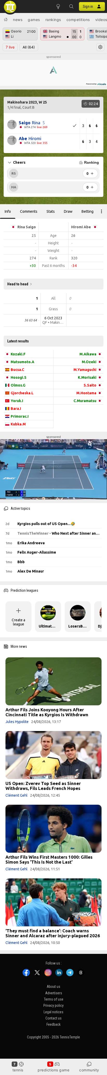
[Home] (6, 19)
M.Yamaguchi (84, 370)
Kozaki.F (18, 354)
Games (34, 19)
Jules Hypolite (17, 722)
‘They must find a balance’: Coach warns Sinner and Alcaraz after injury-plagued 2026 (52, 933)
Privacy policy (53, 1006)
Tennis (17, 1070)
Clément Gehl (16, 795)
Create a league (18, 622)
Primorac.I (20, 416)
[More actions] (101, 211)
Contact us (53, 1018)
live (10, 47)
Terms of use (53, 999)
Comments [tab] (28, 211)
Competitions (78, 19)
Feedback (53, 1025)
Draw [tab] (68, 211)
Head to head (17, 284)
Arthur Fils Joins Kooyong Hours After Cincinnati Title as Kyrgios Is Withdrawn (46, 712)
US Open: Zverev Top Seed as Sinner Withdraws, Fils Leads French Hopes (43, 786)
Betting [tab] (87, 211)
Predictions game (53, 1070)
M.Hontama (86, 393)
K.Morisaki (87, 377)
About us (53, 986)
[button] (71, 6)
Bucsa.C (17, 370)
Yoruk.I (17, 401)
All (29, 47)
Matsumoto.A (22, 362)
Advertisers (53, 993)
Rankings (53, 19)
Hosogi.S (18, 377)
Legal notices (53, 1012)
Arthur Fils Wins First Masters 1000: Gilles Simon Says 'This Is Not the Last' (48, 859)
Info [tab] (8, 211)
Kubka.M (18, 424)
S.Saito (90, 385)
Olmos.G (18, 385)
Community (89, 1070)
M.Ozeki (89, 362)
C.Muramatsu (84, 401)
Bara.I (16, 408)
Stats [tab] (50, 211)
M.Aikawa (87, 354)
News (17, 19)
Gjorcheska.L (22, 393)
